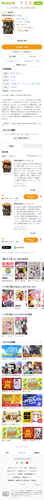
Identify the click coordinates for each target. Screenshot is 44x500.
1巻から (4, 156)
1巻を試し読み (22, 40)
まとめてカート (35, 156)
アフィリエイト (11, 474)
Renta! (4, 252)
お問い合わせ (32, 468)
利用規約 (20, 474)
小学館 (13, 77)
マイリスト (33, 56)
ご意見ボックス (22, 471)
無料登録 (39, 3)
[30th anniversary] (13, 3)
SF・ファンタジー (24, 84)
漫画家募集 (11, 480)
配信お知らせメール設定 (32, 61)
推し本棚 (12, 56)
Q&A (25, 468)
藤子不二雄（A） (22, 19)
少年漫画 (27, 22)
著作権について (26, 477)
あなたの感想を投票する (21, 138)
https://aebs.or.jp (15, 497)
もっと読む (37, 180)
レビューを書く (24, 30)
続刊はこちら (21, 64)
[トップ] (6, 3)
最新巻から (12, 156)
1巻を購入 (22, 47)
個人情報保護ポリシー (30, 474)
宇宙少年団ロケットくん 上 (23, 160)
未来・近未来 (35, 84)
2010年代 (14, 87)
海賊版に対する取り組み (22, 480)
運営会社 (33, 480)
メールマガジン (32, 471)
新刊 (7, 453)
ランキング (22, 453)
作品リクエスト (11, 471)
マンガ (13, 80)
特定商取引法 (17, 477)
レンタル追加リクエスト (12, 61)
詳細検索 (36, 453)
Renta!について (12, 468)
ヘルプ (20, 468)
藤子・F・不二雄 (7, 336)
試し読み (33, 190)
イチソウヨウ (19, 336)
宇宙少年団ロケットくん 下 (23, 204)
